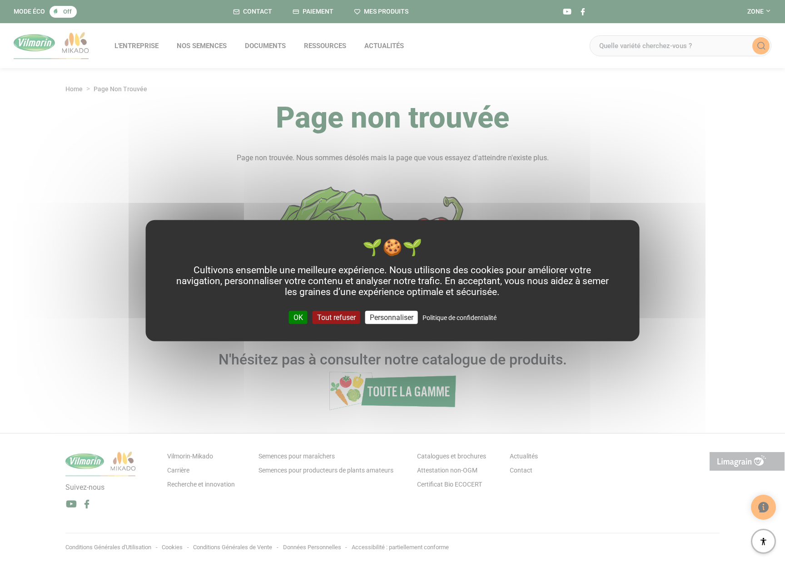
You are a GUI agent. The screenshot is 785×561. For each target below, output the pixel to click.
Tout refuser (336, 317)
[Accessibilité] (763, 541)
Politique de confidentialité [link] (459, 317)
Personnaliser (391, 317)
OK (298, 317)
